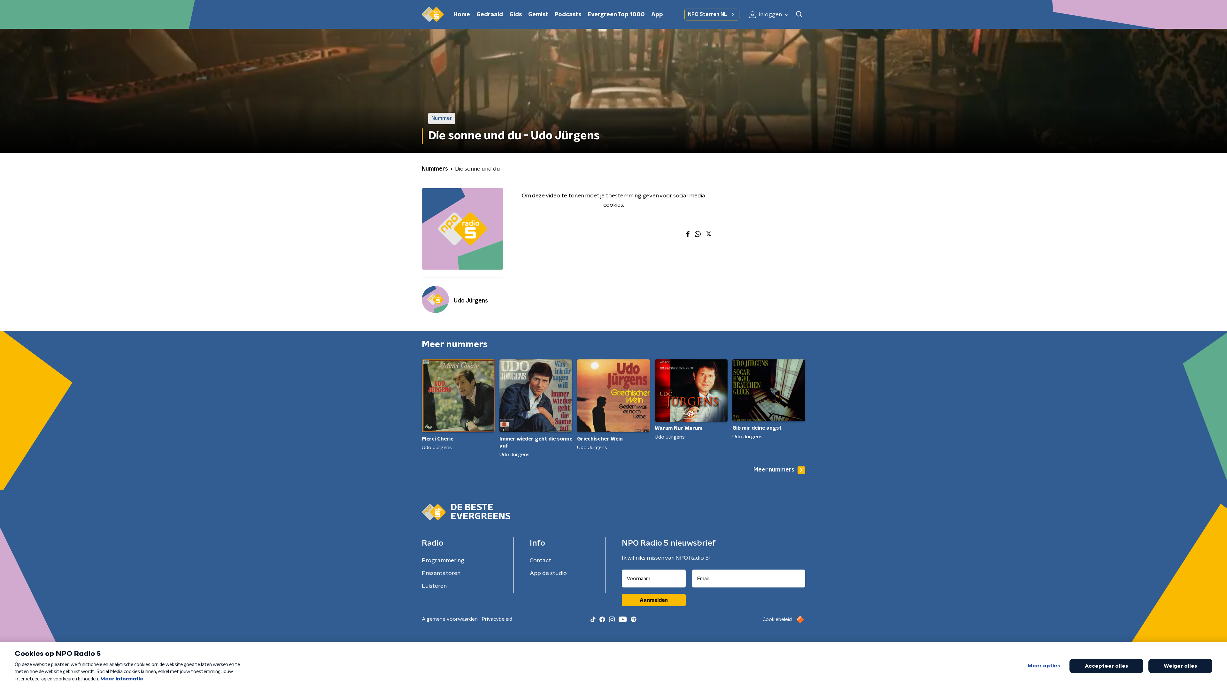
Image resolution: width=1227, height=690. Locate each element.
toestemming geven (632, 196)
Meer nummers (773, 470)
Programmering (443, 561)
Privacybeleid (497, 619)
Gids (515, 15)
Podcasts (568, 15)
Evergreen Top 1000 (616, 15)
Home (461, 15)
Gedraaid (489, 15)
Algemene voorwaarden (450, 619)
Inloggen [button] (769, 15)
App (657, 15)
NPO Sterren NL (707, 14)
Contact (540, 561)
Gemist (538, 15)
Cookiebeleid (777, 619)
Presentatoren (441, 573)
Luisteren (434, 586)
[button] (799, 14)
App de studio (548, 573)
